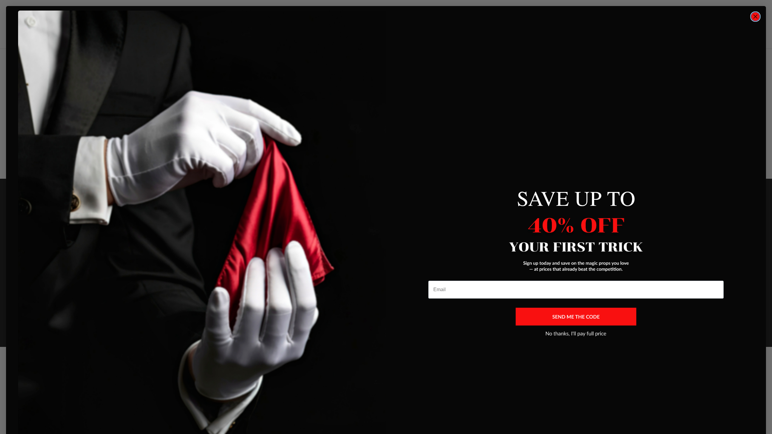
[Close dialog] (755, 16)
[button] (576, 317)
